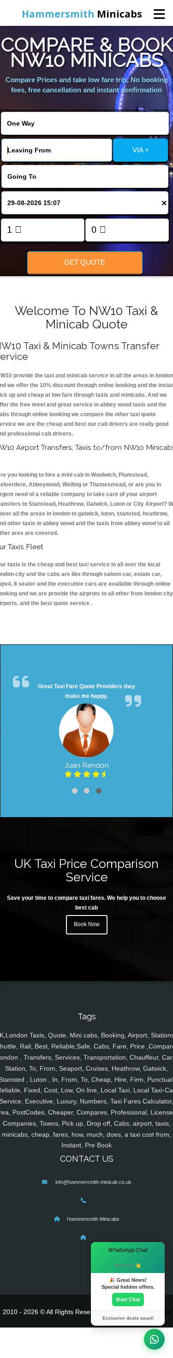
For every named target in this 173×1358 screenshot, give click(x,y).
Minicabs (82, 13)
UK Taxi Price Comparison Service (86, 870)
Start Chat (128, 1299)
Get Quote (84, 262)
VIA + (140, 150)
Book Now (87, 924)
